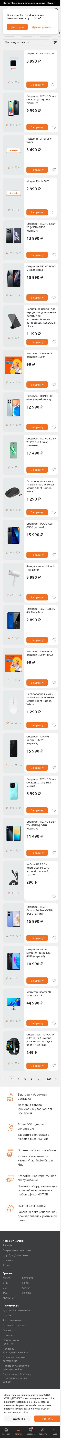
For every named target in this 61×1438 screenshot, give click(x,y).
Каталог (18, 1434)
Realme (26, 1293)
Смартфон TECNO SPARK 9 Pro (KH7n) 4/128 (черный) (38, 953)
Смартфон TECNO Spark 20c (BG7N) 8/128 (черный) (41, 825)
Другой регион (41, 26)
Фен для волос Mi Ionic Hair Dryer (40, 568)
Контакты (9, 1315)
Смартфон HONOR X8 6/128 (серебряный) (39, 398)
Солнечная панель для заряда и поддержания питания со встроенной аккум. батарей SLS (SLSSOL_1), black (41, 318)
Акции (6, 1265)
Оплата (7, 1330)
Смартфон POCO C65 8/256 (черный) (39, 526)
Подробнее (18, 1418)
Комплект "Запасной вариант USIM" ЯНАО (39, 653)
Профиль (42, 1434)
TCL (5, 1293)
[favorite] (52, 85)
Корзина (30, 1431)
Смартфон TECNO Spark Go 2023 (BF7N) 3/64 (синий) (41, 782)
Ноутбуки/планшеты (15, 1255)
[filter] (55, 42)
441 (49, 1079)
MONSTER (9, 1298)
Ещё (55, 1434)
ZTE (5, 1283)
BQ (5, 1288)
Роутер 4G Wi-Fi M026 (40, 54)
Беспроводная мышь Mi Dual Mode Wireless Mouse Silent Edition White (40, 699)
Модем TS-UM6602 (37, 181)
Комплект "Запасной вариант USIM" (39, 355)
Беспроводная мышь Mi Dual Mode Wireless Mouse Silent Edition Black (40, 486)
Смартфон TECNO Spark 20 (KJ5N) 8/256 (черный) (41, 227)
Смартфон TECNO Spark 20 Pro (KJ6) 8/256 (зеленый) (41, 442)
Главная (6, 1434)
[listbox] (29, 3)
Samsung (27, 1278)
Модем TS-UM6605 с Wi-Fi (39, 141)
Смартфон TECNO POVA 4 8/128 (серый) (41, 268)
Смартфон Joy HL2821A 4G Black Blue (40, 611)
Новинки (8, 1260)
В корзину (37, 84)
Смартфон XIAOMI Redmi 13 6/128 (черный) (37, 740)
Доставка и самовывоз (16, 1310)
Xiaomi (7, 1278)
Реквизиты (9, 1335)
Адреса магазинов (13, 1320)
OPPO (26, 1288)
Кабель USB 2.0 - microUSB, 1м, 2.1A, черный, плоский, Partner (37, 869)
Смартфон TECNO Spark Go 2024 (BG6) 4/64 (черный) (41, 99)
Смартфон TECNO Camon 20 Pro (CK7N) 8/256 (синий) (39, 910)
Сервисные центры (14, 1325)
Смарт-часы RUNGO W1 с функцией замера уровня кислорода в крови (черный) (40, 1040)
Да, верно (17, 26)
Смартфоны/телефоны (17, 1251)
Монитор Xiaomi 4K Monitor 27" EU (38, 994)
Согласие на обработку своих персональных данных (17, 1378)
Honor (25, 1283)
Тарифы (8, 1246)
